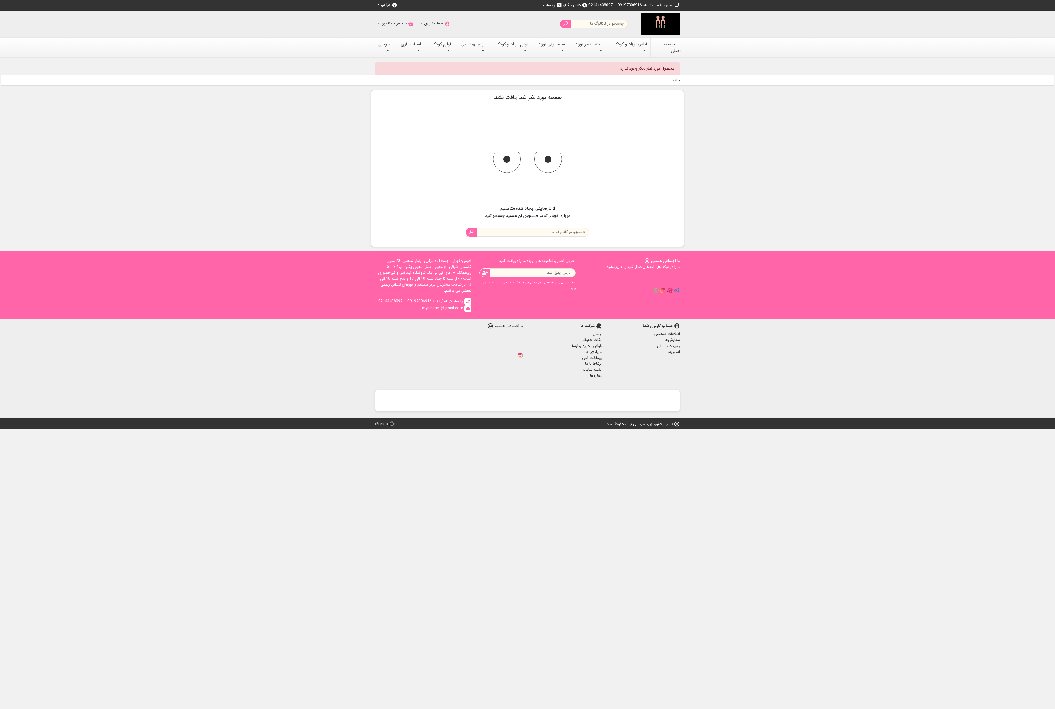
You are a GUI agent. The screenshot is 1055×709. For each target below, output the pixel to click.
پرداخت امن (592, 358)
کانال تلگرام (575, 5)
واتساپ (552, 5)
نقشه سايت (592, 370)
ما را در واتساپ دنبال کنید (656, 290)
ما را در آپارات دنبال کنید (670, 290)
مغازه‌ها (596, 376)
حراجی (388, 5)
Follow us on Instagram (663, 290)
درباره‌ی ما (593, 352)
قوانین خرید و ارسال (585, 346)
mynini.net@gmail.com (446, 308)
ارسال (597, 334)
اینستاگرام (520, 356)
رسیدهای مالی (668, 346)
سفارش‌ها (672, 340)
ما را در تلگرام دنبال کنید (677, 290)
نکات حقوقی (591, 340)
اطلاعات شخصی (667, 334)
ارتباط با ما (593, 364)
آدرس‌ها (673, 352)
